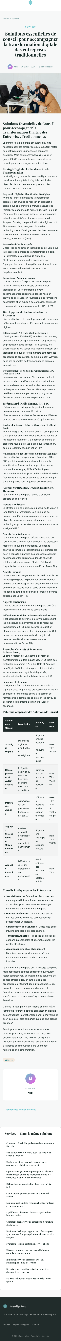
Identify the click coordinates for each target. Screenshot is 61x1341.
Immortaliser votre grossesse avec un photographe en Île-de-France (25, 1261)
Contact (35, 1324)
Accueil (6, 18)
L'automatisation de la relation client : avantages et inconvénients (30, 1204)
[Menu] (30, 9)
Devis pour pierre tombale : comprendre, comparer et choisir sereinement (26, 1163)
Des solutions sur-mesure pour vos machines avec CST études (28, 1154)
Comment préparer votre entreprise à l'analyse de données (29, 1223)
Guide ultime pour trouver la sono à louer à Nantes (27, 1195)
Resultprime (17, 1306)
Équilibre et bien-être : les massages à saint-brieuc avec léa (28, 1214)
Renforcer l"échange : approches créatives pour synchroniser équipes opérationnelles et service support (30, 1234)
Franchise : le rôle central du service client (27, 1243)
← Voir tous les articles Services (19, 1109)
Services (15, 18)
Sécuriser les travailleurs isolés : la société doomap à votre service (27, 1270)
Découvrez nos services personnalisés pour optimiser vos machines (27, 1252)
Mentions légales (21, 1324)
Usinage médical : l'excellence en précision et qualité (28, 1280)
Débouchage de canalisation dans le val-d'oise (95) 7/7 (29, 1185)
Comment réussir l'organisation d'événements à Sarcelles (30, 1145)
